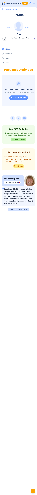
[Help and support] (33, 491)
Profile (15, 9)
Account (8, 9)
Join (25, 3)
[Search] (30, 3)
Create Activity (20, 98)
